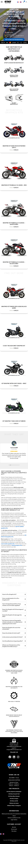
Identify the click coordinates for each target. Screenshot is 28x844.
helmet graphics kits (17, 545)
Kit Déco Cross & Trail (14, 794)
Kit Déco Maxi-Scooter (14, 796)
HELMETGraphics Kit (14, 103)
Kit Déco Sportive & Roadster (14, 791)
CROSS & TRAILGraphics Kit (14, 76)
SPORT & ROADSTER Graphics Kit (14, 62)
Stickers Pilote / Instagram (14, 805)
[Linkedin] (14, 757)
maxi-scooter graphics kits (8, 543)
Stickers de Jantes (14, 803)
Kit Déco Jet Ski (14, 801)
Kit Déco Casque (14, 798)
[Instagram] (18, 757)
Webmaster (14, 841)
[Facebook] (10, 757)
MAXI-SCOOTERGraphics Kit (14, 89)
